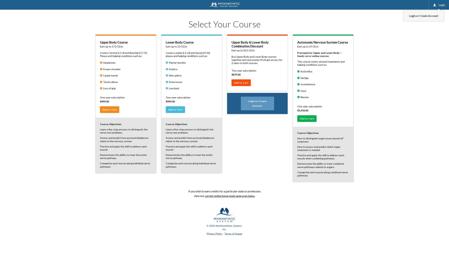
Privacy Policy (214, 233)
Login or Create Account (257, 103)
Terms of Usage (233, 233)
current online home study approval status (230, 195)
